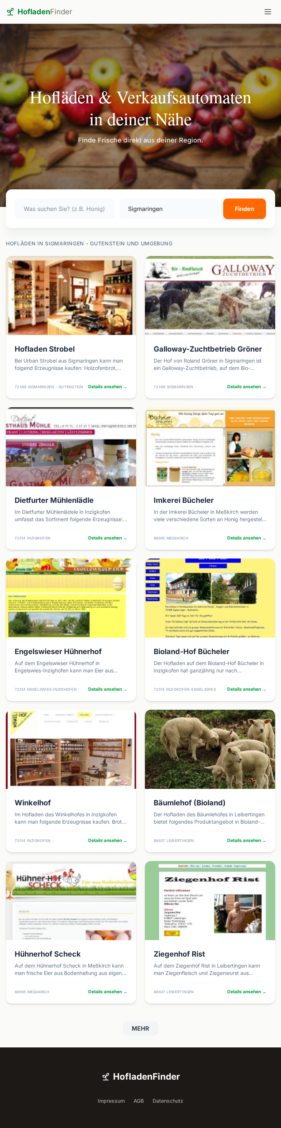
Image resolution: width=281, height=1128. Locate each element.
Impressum (111, 1101)
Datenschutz (168, 1101)
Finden (244, 208)
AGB (139, 1101)
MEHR (140, 1028)
